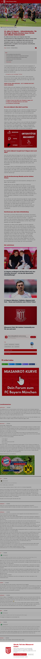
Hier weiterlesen (9, 60)
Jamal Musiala (17, 346)
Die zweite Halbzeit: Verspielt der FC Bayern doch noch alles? (18, 55)
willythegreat (2, 503)
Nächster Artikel (7, 353)
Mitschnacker (2, 423)
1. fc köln (6, 344)
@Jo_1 (5, 597)
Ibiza (1, 478)
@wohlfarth (10, 597)
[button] (5, 364)
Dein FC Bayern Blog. (11, 1)
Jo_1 (0, 552)
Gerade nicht (30, 654)
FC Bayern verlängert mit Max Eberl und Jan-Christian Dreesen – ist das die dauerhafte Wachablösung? (20, 273)
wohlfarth (1, 582)
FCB (12, 346)
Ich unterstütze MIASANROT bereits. (21, 656)
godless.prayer (2, 407)
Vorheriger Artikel (9, 350)
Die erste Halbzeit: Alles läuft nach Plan (14, 54)
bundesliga (17, 344)
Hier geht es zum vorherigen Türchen (14, 74)
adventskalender (11, 344)
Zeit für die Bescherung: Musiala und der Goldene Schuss (17, 57)
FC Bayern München (8, 346)
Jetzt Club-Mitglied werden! (20, 654)
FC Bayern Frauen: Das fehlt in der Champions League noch (19, 100)
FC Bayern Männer (12, 29)
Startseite (5, 29)
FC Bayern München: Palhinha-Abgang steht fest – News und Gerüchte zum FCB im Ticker (20, 301)
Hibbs (1, 610)
